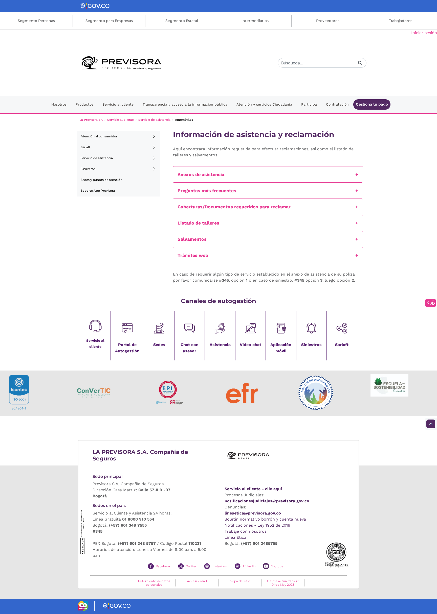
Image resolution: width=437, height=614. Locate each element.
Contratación (337, 104)
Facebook (163, 566)
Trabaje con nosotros (246, 531)
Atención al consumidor (99, 136)
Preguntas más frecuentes (207, 190)
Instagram (219, 566)
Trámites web (193, 255)
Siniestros (88, 169)
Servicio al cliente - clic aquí (253, 488)
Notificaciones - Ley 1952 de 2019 (257, 525)
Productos (84, 104)
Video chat (250, 344)
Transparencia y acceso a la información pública (185, 104)
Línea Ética (235, 537)
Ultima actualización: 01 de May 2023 (283, 582)
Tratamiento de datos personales (154, 582)
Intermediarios (255, 20)
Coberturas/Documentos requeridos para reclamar (234, 206)
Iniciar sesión (424, 32)
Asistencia (220, 344)
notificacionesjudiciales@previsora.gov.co (267, 501)
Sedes (159, 344)
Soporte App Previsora (98, 190)
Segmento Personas (36, 20)
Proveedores (327, 20)
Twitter (191, 566)
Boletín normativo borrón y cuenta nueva (265, 519)
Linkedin (249, 566)
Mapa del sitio (240, 581)
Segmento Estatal (181, 20)
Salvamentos (192, 239)
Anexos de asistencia (201, 174)
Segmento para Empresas (109, 20)
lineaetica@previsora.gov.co (253, 513)
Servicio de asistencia (97, 158)
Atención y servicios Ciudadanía (264, 104)
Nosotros (59, 104)
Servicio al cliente (118, 104)
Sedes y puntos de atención (101, 180)
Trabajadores (400, 20)
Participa (309, 104)
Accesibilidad (197, 581)
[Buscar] (360, 62)
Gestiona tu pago (372, 104)
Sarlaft (85, 147)
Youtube (277, 566)
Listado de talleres (198, 223)
